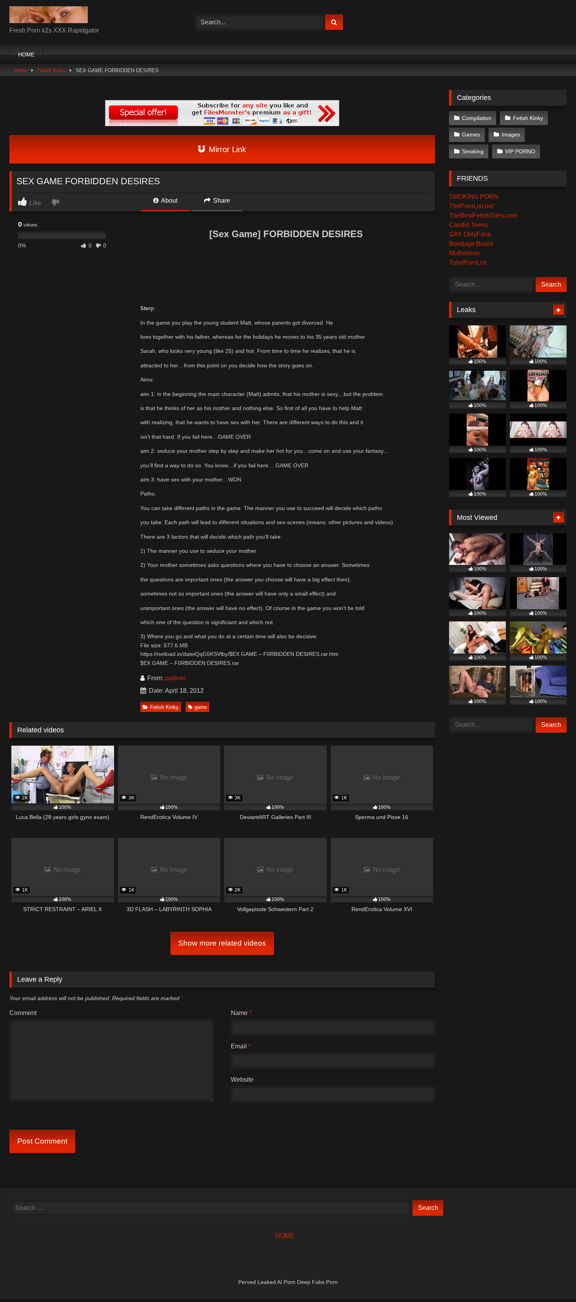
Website (242, 1079)
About (169, 200)
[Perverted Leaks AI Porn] (48, 16)
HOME (26, 54)
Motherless (464, 253)
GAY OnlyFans (470, 234)
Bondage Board (471, 243)
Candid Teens (468, 225)
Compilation (476, 118)
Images (511, 134)
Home (20, 70)
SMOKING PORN (473, 196)
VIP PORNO (520, 151)
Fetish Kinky (51, 70)
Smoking (473, 151)
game (200, 707)
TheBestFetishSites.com (483, 215)
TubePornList (467, 262)
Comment (22, 1013)
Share (221, 200)
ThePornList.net (471, 206)
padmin (175, 678)
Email (241, 1046)
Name (241, 1013)
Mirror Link (226, 149)
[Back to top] (551, 1278)
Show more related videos (222, 943)
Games (471, 134)
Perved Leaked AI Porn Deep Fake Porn (288, 1282)
